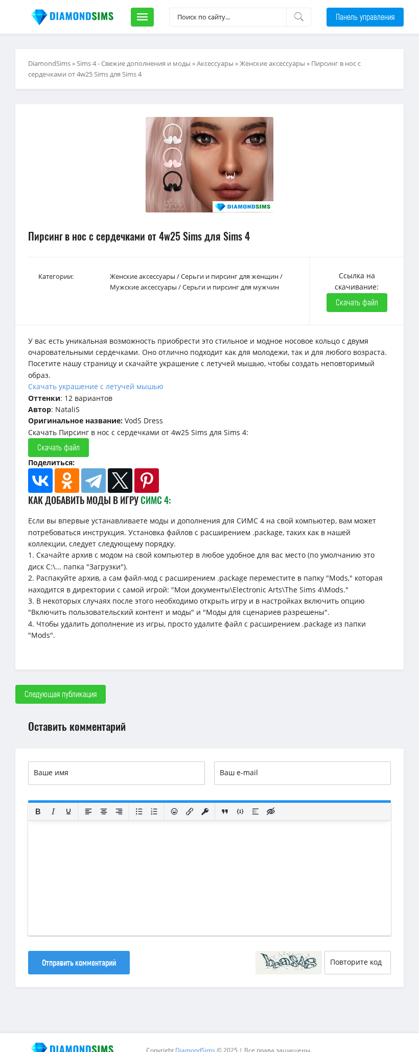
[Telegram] (93, 480)
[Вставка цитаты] (224, 811)
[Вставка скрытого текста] (270, 811)
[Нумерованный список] (154, 811)
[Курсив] (53, 811)
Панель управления (365, 16)
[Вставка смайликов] (174, 811)
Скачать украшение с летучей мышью (96, 386)
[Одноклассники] (67, 480)
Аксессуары (215, 63)
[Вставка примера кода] (240, 811)
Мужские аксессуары (143, 287)
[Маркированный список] (139, 811)
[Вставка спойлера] (255, 811)
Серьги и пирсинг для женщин (229, 276)
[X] (120, 480)
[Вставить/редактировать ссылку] (189, 811)
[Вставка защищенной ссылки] (205, 811)
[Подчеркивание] (68, 811)
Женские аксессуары (272, 63)
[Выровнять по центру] (103, 811)
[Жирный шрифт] (37, 811)
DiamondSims (49, 63)
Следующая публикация (61, 694)
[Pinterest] (146, 480)
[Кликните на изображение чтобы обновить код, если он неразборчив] (288, 962)
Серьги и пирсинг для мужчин (230, 287)
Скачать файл (357, 302)
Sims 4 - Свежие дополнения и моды (134, 63)
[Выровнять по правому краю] (119, 811)
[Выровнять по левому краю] (88, 811)
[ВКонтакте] (40, 480)
